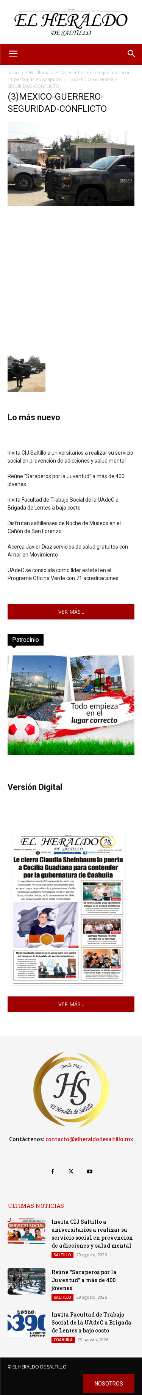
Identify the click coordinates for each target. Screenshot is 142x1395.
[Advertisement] (71, 279)
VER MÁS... (71, 611)
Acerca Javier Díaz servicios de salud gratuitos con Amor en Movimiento (68, 551)
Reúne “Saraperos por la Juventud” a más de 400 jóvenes (66, 480)
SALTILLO (62, 1254)
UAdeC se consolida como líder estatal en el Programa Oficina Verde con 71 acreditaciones (63, 574)
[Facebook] (52, 1171)
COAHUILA (63, 1339)
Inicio (13, 72)
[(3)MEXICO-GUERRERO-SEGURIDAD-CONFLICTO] (71, 204)
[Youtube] (89, 1171)
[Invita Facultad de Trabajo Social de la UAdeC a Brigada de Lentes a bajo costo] (26, 1324)
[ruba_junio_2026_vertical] (71, 753)
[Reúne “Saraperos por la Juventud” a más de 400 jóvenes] (26, 1281)
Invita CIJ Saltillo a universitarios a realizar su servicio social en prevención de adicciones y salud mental (70, 457)
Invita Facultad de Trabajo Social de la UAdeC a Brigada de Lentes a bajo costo (63, 504)
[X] (71, 1171)
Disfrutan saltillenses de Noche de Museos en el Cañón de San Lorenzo (64, 527)
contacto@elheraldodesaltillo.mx (89, 1139)
